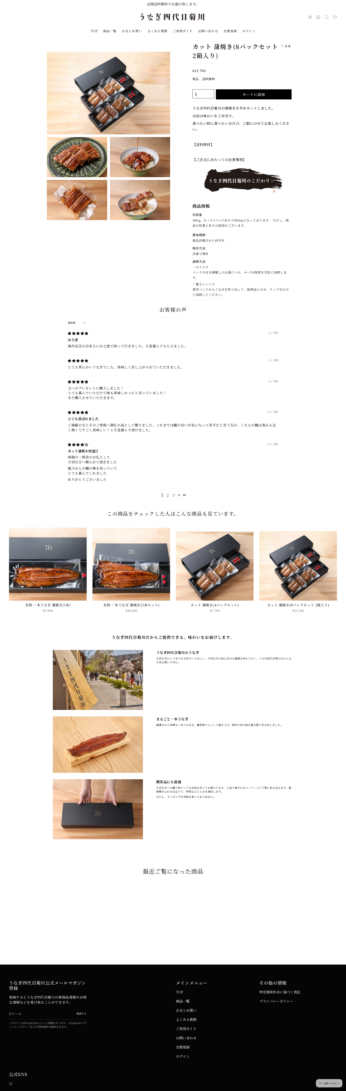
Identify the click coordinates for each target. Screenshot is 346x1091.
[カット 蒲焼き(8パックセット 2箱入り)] (298, 562)
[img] (78, 333)
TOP (179, 991)
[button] (326, 17)
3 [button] (173, 495)
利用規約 (43, 1027)
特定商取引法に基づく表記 (279, 991)
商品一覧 (183, 1001)
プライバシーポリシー (276, 1001)
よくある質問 (186, 1019)
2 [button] (168, 495)
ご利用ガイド (186, 1028)
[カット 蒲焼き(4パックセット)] (215, 562)
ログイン (182, 1056)
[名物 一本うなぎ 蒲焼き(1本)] (48, 562)
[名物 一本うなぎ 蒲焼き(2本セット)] (131, 562)
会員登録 (183, 1047)
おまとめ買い (186, 1010)
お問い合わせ (186, 1037)
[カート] (335, 17)
